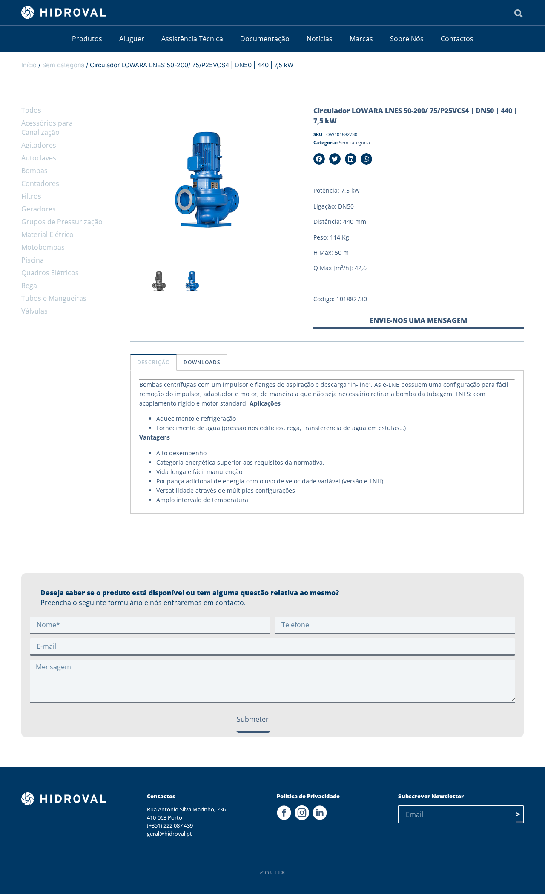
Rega (29, 285)
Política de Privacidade (308, 796)
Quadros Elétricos (50, 272)
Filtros (31, 196)
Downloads (202, 362)
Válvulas (34, 311)
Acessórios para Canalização (47, 127)
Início (29, 65)
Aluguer (131, 38)
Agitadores (38, 145)
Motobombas (43, 247)
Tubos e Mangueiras (53, 298)
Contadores (40, 183)
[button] (319, 159)
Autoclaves (38, 158)
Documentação (265, 38)
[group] (159, 283)
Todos (31, 110)
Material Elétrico (47, 234)
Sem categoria (63, 65)
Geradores (38, 209)
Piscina (32, 260)
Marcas (361, 38)
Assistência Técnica (192, 38)
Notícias (320, 38)
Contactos (457, 38)
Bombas (34, 170)
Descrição (153, 362)
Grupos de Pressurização (62, 221)
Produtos (87, 38)
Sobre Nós (407, 38)
